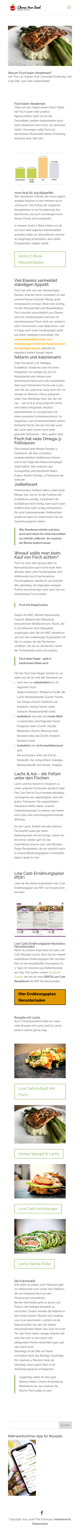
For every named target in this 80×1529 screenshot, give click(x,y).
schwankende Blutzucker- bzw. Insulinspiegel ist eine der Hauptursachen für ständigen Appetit (39, 344)
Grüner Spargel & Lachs (38, 1154)
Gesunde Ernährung (53, 76)
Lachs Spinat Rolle (34, 1264)
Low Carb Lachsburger (38, 1208)
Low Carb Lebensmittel (35, 81)
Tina (15, 76)
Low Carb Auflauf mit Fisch (36, 1091)
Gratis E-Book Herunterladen (31, 259)
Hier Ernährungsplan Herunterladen (37, 997)
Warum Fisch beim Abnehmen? (30, 73)
